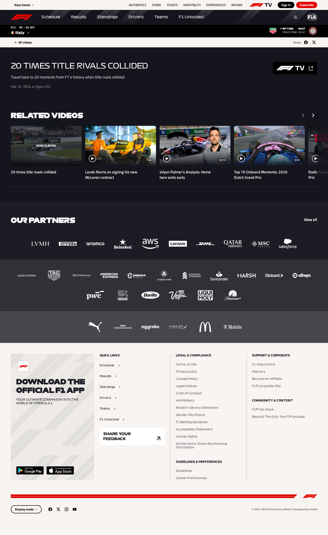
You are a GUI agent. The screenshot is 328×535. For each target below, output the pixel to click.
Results (78, 17)
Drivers (136, 17)
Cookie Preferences (191, 478)
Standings (107, 17)
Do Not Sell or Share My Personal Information (201, 446)
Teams (161, 17)
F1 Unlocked (191, 17)
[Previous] (303, 115)
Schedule (50, 17)
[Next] (313, 115)
